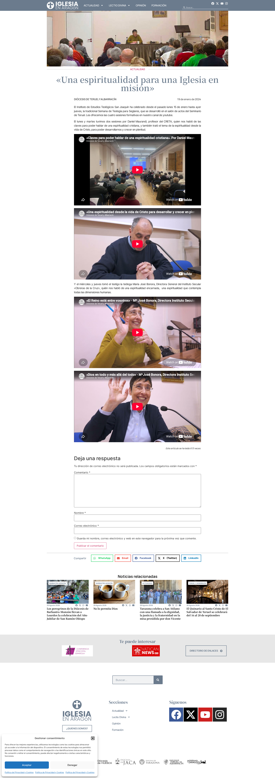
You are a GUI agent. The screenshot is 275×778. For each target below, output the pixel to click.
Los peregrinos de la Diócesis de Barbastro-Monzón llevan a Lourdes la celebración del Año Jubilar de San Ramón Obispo (67, 613)
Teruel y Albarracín (197, 583)
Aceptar (27, 765)
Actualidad (91, 5)
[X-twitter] (217, 3)
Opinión (141, 5)
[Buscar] (158, 680)
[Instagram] (226, 3)
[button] (92, 738)
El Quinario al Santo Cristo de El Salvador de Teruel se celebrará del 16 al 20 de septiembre (207, 612)
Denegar (72, 765)
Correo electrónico (86, 525)
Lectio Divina (117, 5)
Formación (159, 5)
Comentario (82, 472)
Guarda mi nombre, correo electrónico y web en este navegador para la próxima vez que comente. (136, 538)
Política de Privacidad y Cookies (19, 772)
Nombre (80, 513)
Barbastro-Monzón (57, 583)
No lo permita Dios (105, 608)
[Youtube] (222, 3)
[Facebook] (213, 3)
